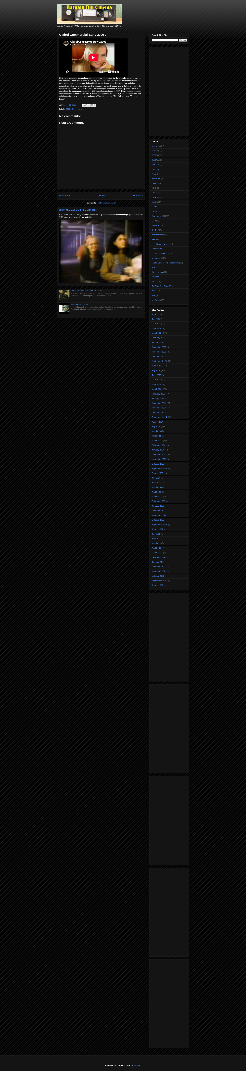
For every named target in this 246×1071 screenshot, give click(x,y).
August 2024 (157, 422)
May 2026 (156, 324)
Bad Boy (155, 169)
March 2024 (157, 440)
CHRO (155, 197)
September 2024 (159, 417)
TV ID (154, 281)
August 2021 (157, 585)
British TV (156, 178)
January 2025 (158, 398)
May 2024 (156, 431)
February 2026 (158, 338)
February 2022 (158, 557)
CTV (154, 221)
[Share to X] (89, 105)
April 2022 (156, 548)
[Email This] (83, 105)
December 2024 (159, 403)
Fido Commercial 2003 (80, 304)
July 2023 (156, 478)
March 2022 (157, 552)
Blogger (137, 1065)
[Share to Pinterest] (94, 105)
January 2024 (158, 450)
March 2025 (157, 389)
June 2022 (156, 538)
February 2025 (158, 394)
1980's (155, 151)
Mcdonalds (157, 258)
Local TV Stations (160, 253)
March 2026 (157, 333)
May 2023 (156, 487)
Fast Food (156, 225)
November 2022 (159, 515)
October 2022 (158, 520)
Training (155, 277)
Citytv (154, 202)
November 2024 (159, 408)
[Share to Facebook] (91, 105)
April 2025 (156, 384)
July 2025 (156, 370)
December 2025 (159, 347)
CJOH (154, 207)
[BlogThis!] (86, 105)
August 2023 (157, 473)
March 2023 (157, 496)
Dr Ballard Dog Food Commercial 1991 (86, 291)
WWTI (154, 291)
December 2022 (159, 510)
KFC (154, 239)
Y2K (153, 295)
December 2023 (159, 454)
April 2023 (156, 492)
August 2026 (157, 314)
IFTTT (154, 230)
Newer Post (65, 195)
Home (102, 195)
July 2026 (156, 319)
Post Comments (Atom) (106, 203)
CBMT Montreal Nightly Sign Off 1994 (78, 210)
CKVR (154, 211)
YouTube (156, 146)
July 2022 (156, 534)
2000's (68, 109)
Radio (154, 267)
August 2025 (157, 366)
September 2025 (159, 361)
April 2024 (156, 436)
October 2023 (158, 464)
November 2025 (159, 352)
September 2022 (159, 524)
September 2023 (159, 468)
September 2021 (159, 581)
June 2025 (156, 375)
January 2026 (158, 342)
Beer (154, 174)
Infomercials (157, 235)
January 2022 (158, 562)
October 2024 (158, 412)
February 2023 (158, 501)
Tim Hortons (157, 272)
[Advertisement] (169, 91)
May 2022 (156, 543)
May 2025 (156, 380)
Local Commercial (160, 244)
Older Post (137, 195)
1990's (155, 155)
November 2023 (159, 459)
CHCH (154, 193)
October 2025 (158, 356)
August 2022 (157, 529)
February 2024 (158, 445)
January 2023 (158, 506)
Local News (157, 249)
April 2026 (156, 328)
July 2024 (156, 426)
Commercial (77, 109)
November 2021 (159, 571)
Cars (154, 183)
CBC (154, 188)
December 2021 (159, 566)
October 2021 (158, 576)
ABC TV (155, 164)
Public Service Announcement (165, 263)
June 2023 (156, 482)
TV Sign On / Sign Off (161, 286)
